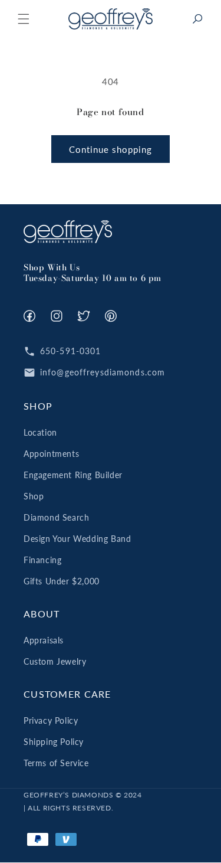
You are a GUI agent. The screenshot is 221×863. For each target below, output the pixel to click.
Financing (42, 560)
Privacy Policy (51, 720)
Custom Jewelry (55, 661)
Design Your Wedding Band (77, 539)
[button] (24, 19)
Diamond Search (56, 517)
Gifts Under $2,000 (62, 581)
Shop (34, 496)
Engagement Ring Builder (73, 475)
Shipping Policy (54, 742)
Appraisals (44, 640)
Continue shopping (110, 149)
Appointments (51, 454)
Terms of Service (56, 763)
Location (40, 432)
